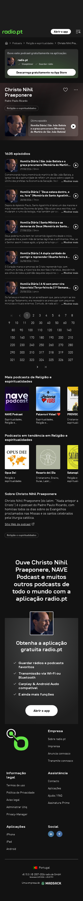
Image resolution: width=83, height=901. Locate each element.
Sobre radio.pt (57, 739)
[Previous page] (20, 315)
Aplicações (54, 788)
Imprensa (54, 746)
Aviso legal (13, 800)
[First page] (11, 315)
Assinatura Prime (59, 803)
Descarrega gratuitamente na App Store (41, 72)
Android (11, 849)
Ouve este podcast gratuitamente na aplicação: (37, 53)
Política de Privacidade (20, 792)
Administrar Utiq (16, 807)
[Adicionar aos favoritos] (65, 89)
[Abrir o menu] (78, 31)
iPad (9, 841)
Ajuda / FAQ (55, 795)
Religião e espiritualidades (21, 108)
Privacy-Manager (16, 814)
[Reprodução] (73, 126)
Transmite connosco (60, 760)
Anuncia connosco (59, 753)
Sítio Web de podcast (18, 524)
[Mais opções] (76, 89)
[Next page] (37, 367)
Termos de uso (15, 785)
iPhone (10, 834)
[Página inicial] (6, 43)
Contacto (53, 781)
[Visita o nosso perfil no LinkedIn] (51, 834)
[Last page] (45, 367)
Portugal (44, 867)
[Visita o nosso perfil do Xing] (59, 834)
